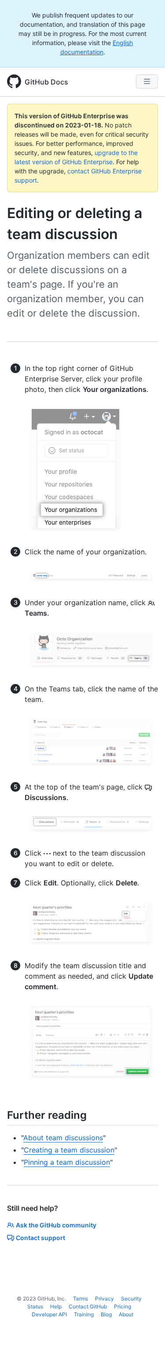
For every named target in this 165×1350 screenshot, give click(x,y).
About (126, 1314)
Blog (106, 1314)
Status (35, 1306)
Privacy (104, 1298)
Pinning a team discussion (67, 1162)
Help (56, 1306)
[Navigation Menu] (147, 81)
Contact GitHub (88, 1306)
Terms (80, 1298)
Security (131, 1298)
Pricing (122, 1306)
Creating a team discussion (69, 1150)
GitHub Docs (46, 82)
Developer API (49, 1314)
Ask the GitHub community (56, 1225)
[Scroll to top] (145, 1330)
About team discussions (63, 1137)
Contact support (40, 1237)
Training (84, 1314)
